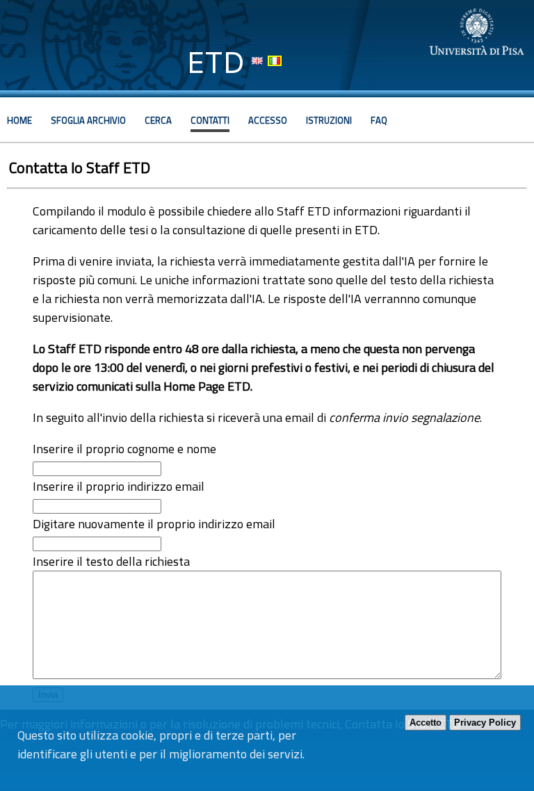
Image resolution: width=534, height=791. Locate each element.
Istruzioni (329, 120)
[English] (257, 61)
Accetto (426, 722)
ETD (216, 62)
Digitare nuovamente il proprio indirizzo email (154, 523)
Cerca (158, 120)
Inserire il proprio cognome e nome (124, 448)
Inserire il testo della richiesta (111, 561)
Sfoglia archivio (88, 120)
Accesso (267, 120)
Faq (379, 120)
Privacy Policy (485, 722)
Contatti (210, 120)
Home (19, 120)
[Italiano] (275, 61)
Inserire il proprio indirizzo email (118, 486)
